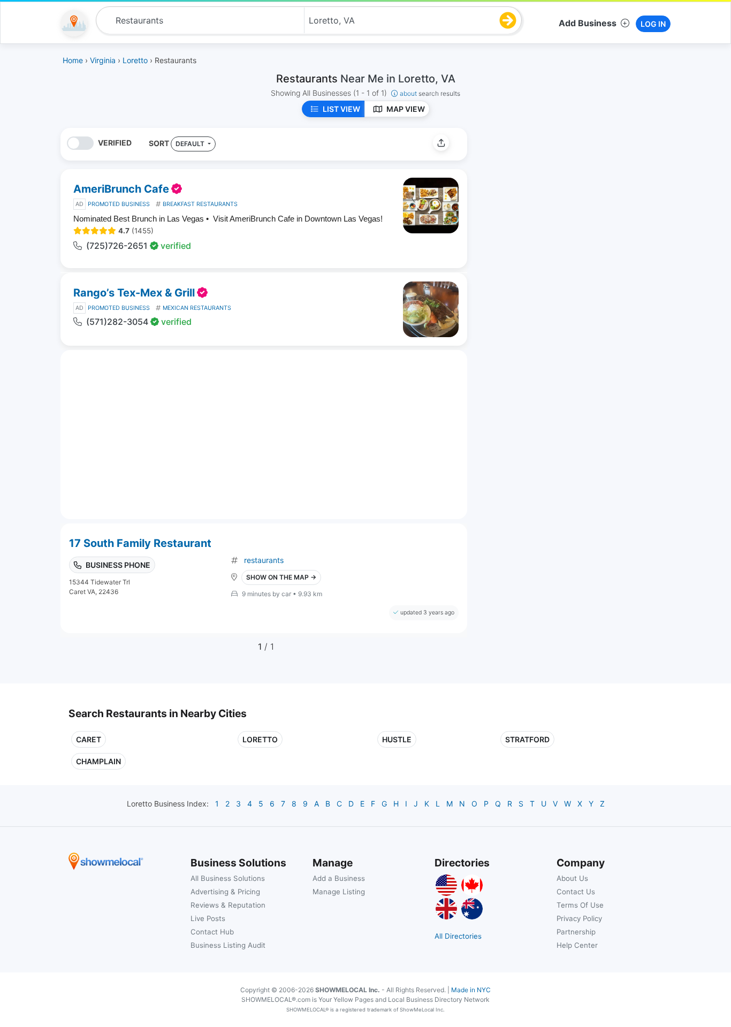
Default (191, 144)
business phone (118, 564)
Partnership (576, 931)
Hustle (397, 739)
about (430, 93)
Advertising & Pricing (225, 891)
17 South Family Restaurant (140, 543)
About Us (572, 878)
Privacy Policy (579, 918)
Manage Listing (339, 891)
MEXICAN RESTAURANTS (197, 308)
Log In (653, 23)
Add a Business (339, 878)
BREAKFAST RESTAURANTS (200, 204)
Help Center (577, 945)
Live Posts (208, 918)
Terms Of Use (580, 905)
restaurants (264, 560)
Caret (88, 739)
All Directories (458, 936)
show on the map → (281, 577)
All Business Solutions (228, 878)
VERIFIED (115, 142)
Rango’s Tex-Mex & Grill (134, 292)
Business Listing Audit (228, 945)
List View (341, 108)
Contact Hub (212, 931)
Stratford (527, 739)
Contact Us (576, 891)
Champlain (98, 761)
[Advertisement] (565, 203)
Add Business (587, 23)
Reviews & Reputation (228, 905)
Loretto (260, 739)
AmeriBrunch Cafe (121, 188)
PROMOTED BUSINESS (119, 204)
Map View (405, 108)
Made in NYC (471, 990)
